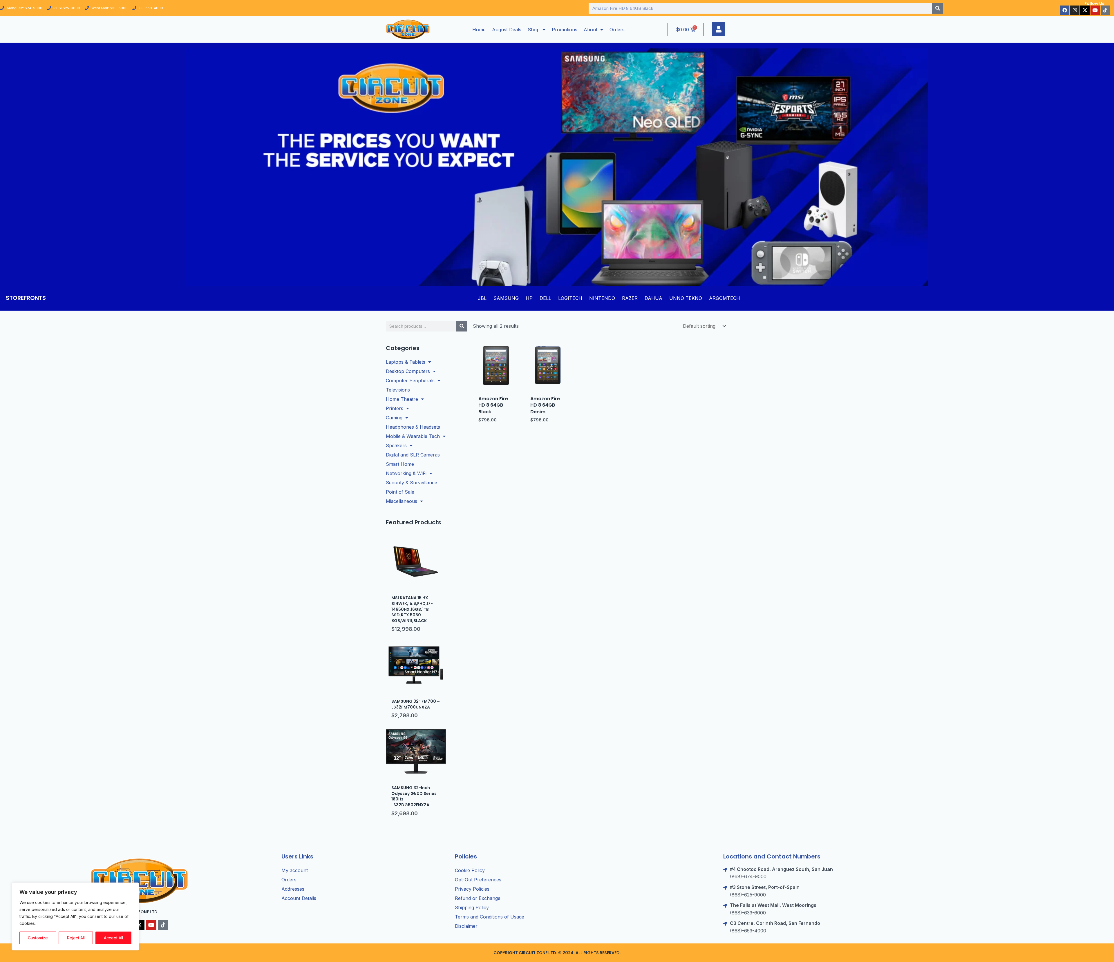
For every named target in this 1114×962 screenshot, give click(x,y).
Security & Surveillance (411, 482)
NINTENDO (602, 298)
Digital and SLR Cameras (413, 455)
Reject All (76, 937)
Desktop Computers (408, 371)
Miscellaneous (401, 501)
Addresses (292, 889)
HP (529, 298)
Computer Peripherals (410, 380)
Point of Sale (400, 492)
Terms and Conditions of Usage (489, 917)
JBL (482, 298)
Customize (38, 937)
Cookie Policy (470, 870)
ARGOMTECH (724, 298)
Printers (394, 408)
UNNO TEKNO (685, 298)
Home (479, 29)
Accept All (113, 937)
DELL (545, 298)
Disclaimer (466, 926)
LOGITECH (570, 298)
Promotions (564, 29)
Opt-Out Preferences (478, 880)
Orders (617, 29)
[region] (75, 916)
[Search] (937, 8)
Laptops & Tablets (405, 362)
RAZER (630, 298)
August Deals (506, 29)
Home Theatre (402, 399)
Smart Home (400, 464)
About (590, 29)
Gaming (394, 418)
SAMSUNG (506, 298)
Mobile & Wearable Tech (413, 436)
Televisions (398, 390)
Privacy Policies (472, 889)
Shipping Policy (472, 907)
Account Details (298, 898)
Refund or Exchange (477, 898)
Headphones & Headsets (413, 427)
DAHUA (653, 298)
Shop (534, 29)
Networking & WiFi (406, 473)
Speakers (396, 445)
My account (294, 870)
